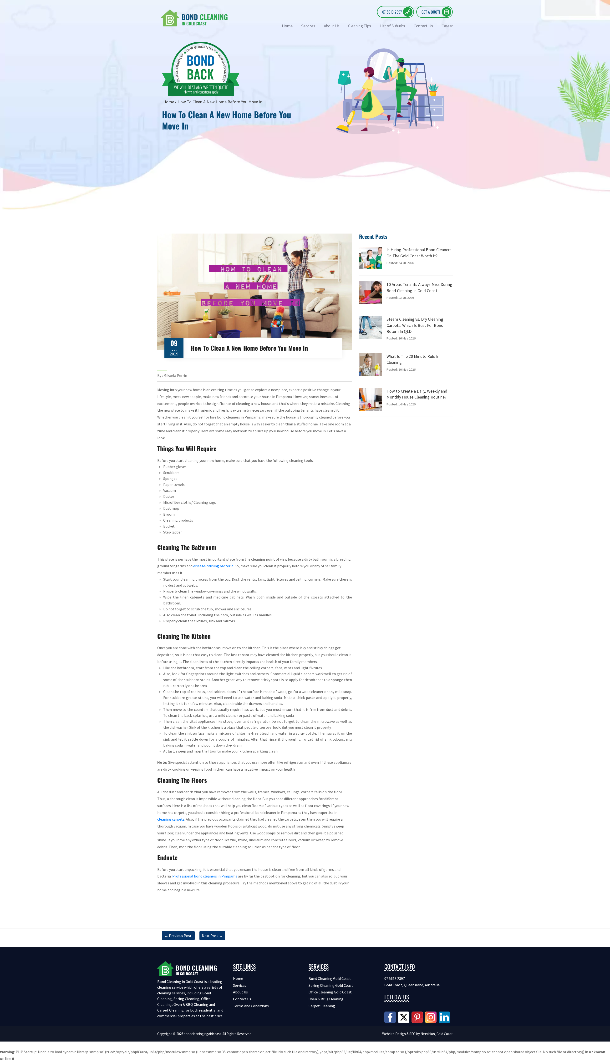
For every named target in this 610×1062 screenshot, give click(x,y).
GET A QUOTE (431, 12)
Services (308, 26)
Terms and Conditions (251, 1005)
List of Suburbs (392, 26)
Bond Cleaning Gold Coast (330, 978)
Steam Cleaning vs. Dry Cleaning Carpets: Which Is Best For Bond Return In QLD (414, 325)
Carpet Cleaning (322, 1005)
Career (447, 26)
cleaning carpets (170, 819)
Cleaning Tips (359, 26)
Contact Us (423, 26)
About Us (332, 26)
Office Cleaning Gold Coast (330, 992)
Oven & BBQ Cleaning (326, 999)
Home (287, 26)
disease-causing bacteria (213, 565)
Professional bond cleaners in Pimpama (204, 876)
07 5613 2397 (392, 12)
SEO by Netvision (422, 1034)
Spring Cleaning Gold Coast (331, 985)
